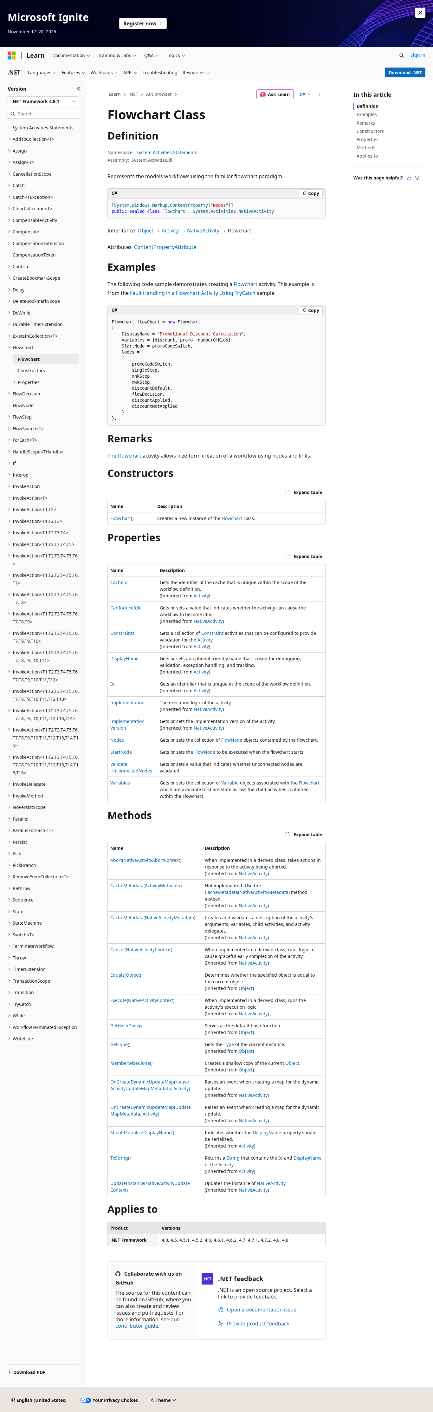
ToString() (120, 1158)
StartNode (121, 752)
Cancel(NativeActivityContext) (141, 950)
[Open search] (401, 55)
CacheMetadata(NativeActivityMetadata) (247, 892)
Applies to (367, 156)
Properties (367, 139)
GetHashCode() (126, 1026)
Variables (120, 783)
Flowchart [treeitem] (29, 359)
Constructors (370, 131)
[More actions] (320, 94)
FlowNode (231, 740)
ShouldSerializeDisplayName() (142, 1132)
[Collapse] (78, 89)
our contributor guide (147, 1323)
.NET (133, 94)
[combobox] (43, 101)
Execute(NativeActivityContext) (142, 1000)
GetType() (120, 1044)
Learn (115, 94)
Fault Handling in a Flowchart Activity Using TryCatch (192, 293)
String (233, 1158)
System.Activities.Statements (166, 152)
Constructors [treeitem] (31, 371)
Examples (367, 114)
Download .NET (405, 72)
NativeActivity (203, 230)
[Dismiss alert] (420, 13)
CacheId (119, 582)
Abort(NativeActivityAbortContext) (145, 860)
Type (229, 1044)
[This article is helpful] (409, 178)
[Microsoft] (12, 55)
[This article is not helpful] (417, 178)
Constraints (122, 633)
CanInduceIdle (126, 608)
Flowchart (245, 284)
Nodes (117, 740)
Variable (230, 783)
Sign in (417, 55)
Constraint (212, 633)
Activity (170, 230)
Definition (367, 106)
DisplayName (124, 658)
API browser (159, 94)
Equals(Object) (125, 975)
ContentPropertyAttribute (165, 247)
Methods (366, 148)
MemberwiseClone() (131, 1063)
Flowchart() (121, 518)
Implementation (127, 702)
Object (145, 230)
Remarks (366, 123)
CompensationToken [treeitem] (34, 255)
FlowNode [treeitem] (23, 405)
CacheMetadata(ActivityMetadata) (146, 885)
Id (112, 684)
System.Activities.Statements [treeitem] (43, 128)
